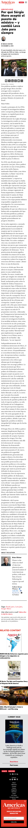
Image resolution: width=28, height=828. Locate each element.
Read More (14, 762)
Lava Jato (18, 607)
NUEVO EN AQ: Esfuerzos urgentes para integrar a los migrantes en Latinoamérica (14, 656)
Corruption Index (14, 797)
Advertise (14, 784)
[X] (9, 81)
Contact (14, 786)
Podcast (14, 777)
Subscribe (12, 771)
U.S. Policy (14, 795)
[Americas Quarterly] (8, 2)
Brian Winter (8, 44)
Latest (14, 793)
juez (12, 607)
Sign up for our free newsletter (14, 812)
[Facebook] (6, 81)
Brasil (8, 607)
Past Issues (14, 765)
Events (14, 799)
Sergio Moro (6, 609)
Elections (14, 791)
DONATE (21, 2)
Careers (14, 788)
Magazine (14, 790)
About (14, 783)
